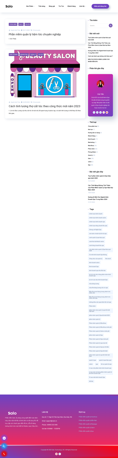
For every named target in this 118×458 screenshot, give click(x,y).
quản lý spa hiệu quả (105, 360)
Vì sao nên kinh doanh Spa (97, 377)
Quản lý (33, 54)
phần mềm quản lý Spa (96, 335)
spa (97, 364)
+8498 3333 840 (52, 425)
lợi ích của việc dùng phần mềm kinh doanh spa (100, 275)
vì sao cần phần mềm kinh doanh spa (100, 368)
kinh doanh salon (94, 262)
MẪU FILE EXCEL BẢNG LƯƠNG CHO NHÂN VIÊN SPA (99, 60)
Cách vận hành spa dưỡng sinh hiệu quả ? (100, 56)
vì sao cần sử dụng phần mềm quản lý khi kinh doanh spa (100, 372)
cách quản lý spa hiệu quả (97, 237)
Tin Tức (61, 6)
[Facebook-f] (60, 454)
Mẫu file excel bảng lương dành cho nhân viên (99, 292)
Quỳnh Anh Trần (15, 30)
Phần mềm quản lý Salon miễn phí (99, 331)
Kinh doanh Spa (94, 266)
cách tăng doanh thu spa (96, 245)
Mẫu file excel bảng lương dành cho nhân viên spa (99, 297)
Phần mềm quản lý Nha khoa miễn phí (100, 327)
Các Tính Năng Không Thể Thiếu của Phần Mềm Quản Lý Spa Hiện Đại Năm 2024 (99, 45)
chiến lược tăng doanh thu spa (98, 225)
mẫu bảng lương (94, 283)
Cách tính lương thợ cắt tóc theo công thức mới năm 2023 (44, 106)
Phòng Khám (92, 152)
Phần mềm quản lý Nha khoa (97, 323)
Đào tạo (90, 129)
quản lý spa (92, 360)
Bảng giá (52, 6)
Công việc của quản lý (95, 258)
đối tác (91, 381)
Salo (21, 24)
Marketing (24, 54)
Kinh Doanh (14, 54)
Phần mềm (13, 24)
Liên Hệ (81, 6)
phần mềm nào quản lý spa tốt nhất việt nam (99, 310)
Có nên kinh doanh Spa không (98, 254)
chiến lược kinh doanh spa (97, 221)
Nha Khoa (91, 145)
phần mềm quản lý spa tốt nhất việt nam (99, 355)
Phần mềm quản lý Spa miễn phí (98, 339)
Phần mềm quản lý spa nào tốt (98, 343)
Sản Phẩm (29, 6)
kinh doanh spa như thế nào (97, 270)
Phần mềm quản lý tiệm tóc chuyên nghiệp (35, 34)
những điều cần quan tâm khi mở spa (100, 302)
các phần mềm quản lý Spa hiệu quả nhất (100, 250)
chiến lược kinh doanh (95, 213)
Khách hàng (72, 6)
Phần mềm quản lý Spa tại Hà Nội (99, 347)
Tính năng (41, 6)
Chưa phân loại (92, 126)
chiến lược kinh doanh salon (97, 217)
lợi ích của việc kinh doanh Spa (98, 279)
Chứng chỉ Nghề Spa (95, 229)
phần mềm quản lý (94, 319)
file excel (108, 258)
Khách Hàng (91, 136)
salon (27, 24)
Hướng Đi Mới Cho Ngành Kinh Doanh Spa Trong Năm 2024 (100, 52)
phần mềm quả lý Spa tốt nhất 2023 (99, 315)
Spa (89, 165)
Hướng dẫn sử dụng (94, 132)
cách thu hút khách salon (96, 241)
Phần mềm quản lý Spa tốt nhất (98, 351)
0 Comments (36, 30)
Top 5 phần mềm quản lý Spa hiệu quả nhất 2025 (99, 39)
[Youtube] (56, 454)
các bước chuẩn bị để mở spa (98, 233)
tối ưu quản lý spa (106, 364)
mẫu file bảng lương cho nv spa (98, 287)
